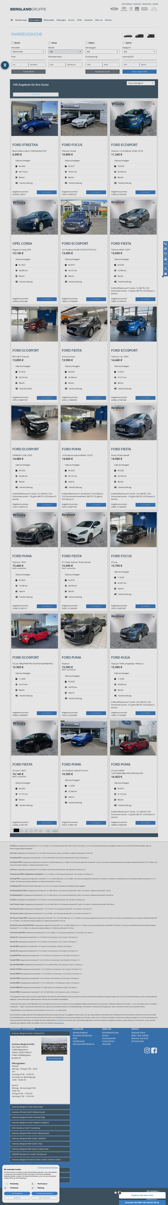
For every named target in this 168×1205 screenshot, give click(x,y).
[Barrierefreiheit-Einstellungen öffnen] (5, 65)
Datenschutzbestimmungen (48, 1168)
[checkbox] (6, 1184)
